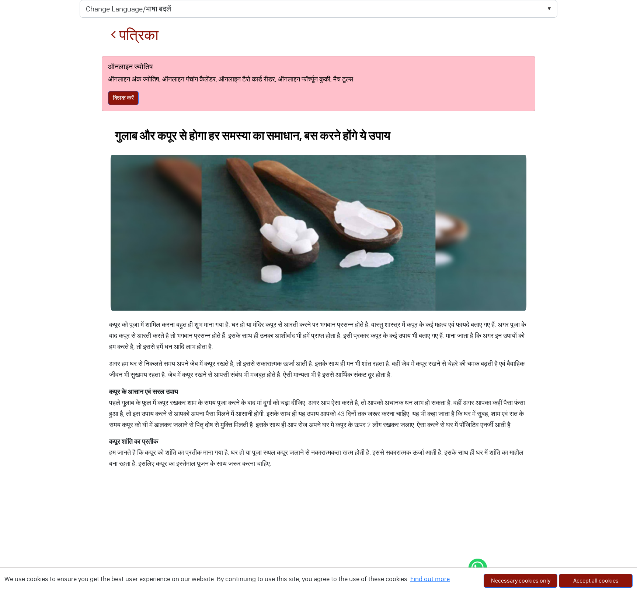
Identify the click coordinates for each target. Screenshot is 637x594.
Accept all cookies (596, 580)
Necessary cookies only (520, 580)
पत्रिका (137, 35)
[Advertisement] (318, 538)
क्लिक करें (123, 97)
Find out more (430, 579)
